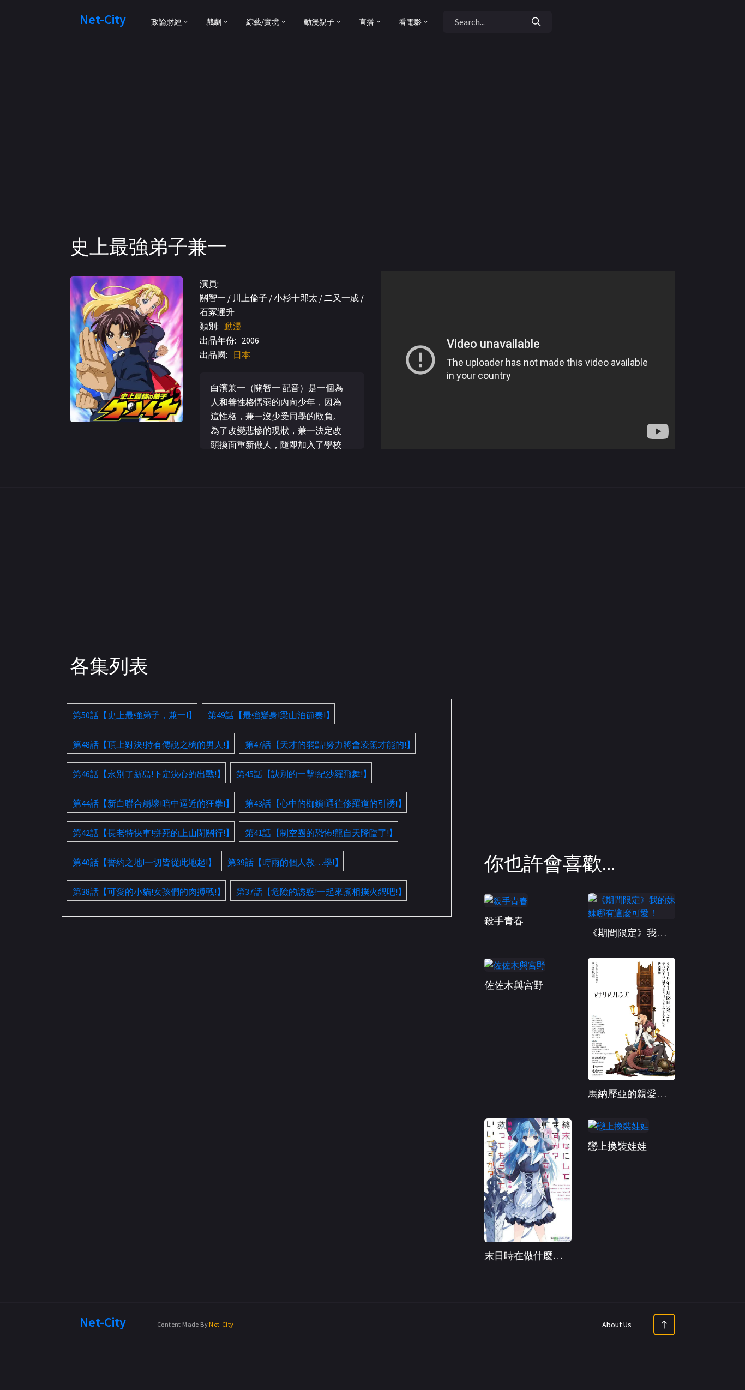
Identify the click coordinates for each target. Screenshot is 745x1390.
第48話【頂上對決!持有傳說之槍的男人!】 (153, 744)
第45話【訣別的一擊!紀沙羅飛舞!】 (303, 773)
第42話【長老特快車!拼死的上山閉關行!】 (153, 832)
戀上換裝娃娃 (617, 1146)
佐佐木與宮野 (513, 985)
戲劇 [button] (213, 22)
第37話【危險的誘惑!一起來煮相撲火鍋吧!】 (321, 891)
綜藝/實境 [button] (262, 22)
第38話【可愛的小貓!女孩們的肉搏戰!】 (149, 891)
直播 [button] (366, 22)
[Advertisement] (372, 158)
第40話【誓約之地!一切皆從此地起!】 (145, 862)
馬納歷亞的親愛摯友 (632, 1093)
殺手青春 (504, 920)
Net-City (221, 1324)
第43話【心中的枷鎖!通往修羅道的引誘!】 (325, 803)
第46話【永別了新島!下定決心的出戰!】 (149, 773)
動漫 (233, 326)
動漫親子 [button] (319, 22)
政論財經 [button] (166, 22)
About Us (617, 1324)
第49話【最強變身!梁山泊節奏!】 (271, 714)
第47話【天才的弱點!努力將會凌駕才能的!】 (330, 744)
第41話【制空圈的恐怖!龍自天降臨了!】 (321, 832)
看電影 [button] (410, 22)
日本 (241, 354)
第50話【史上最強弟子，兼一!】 (135, 714)
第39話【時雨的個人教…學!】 (285, 862)
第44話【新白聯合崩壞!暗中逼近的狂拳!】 (153, 803)
